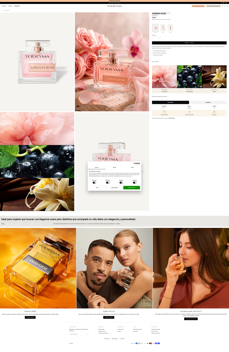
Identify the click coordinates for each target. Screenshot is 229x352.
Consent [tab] (96, 167)
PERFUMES (4, 6)
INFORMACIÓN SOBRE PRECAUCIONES (159, 96)
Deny (97, 187)
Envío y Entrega (154, 331)
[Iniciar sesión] (225, 6)
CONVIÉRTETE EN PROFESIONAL (213, 6)
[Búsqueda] (222, 6)
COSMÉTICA (10, 6)
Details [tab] (114, 167)
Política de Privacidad (137, 329)
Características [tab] (170, 102)
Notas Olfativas (155, 61)
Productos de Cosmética (103, 333)
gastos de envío (155, 19)
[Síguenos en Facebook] (221, 2)
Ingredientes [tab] (208, 102)
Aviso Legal (135, 331)
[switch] (107, 183)
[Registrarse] (86, 334)
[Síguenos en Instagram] (223, 2)
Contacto (119, 331)
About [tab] (132, 167)
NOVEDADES (17, 6)
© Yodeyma (71, 343)
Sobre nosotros (121, 329)
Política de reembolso (155, 333)
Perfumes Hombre (101, 331)
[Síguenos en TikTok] (225, 2)
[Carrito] (227, 6)
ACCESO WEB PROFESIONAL (198, 6)
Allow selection (114, 187)
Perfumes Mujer (101, 329)
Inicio (3, 10)
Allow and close (131, 187)
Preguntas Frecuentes (155, 329)
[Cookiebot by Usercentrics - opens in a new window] (135, 163)
